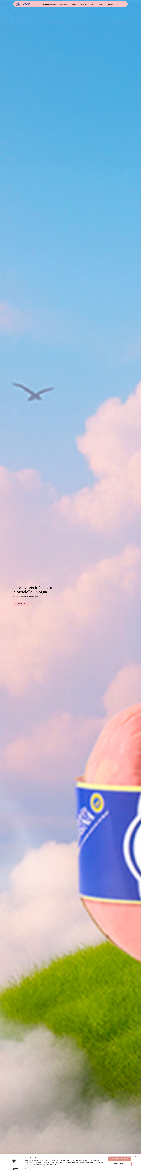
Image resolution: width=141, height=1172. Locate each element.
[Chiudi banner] (135, 1157)
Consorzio (63, 4)
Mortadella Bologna (49, 4)
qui (86, 1162)
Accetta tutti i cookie (120, 1158)
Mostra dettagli (29, 1168)
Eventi (93, 4)
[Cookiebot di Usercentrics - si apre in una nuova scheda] (14, 1169)
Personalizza (119, 1164)
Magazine (83, 4)
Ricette (73, 4)
